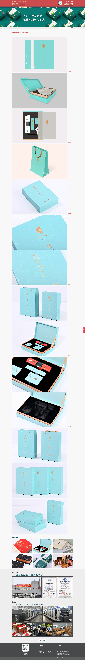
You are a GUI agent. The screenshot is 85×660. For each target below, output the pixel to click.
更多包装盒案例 (42, 640)
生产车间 (56, 7)
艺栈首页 (15, 7)
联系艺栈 (70, 7)
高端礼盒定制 (31, 7)
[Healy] (19, 3)
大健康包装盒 (48, 7)
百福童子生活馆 (41, 652)
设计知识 (49, 651)
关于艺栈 (63, 7)
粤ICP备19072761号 (65, 653)
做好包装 (49, 652)
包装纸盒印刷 (23, 7)
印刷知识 (49, 650)
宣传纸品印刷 (40, 7)
